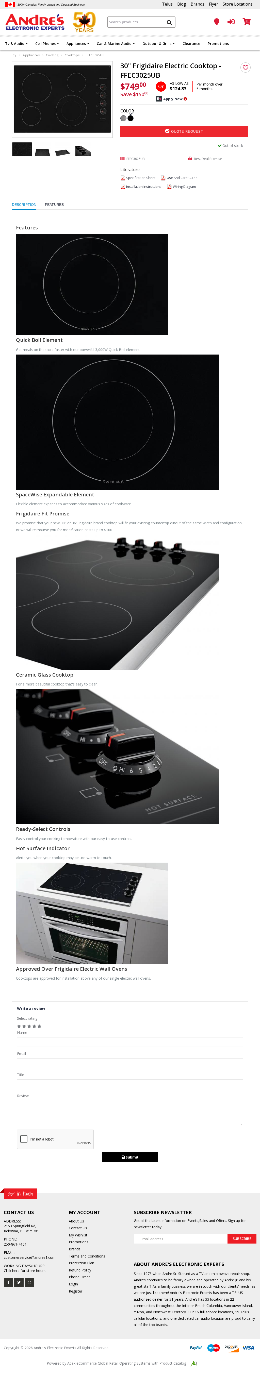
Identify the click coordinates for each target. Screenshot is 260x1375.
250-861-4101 (15, 1244)
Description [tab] (24, 205)
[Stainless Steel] (123, 117)
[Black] (130, 117)
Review (23, 1095)
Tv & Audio (14, 43)
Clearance (191, 43)
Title (20, 1074)
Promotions (218, 43)
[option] (62, 99)
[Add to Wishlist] (245, 67)
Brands (197, 4)
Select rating (27, 1018)
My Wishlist (78, 1235)
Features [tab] (54, 205)
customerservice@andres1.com (30, 1257)
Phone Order (79, 1277)
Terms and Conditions (87, 1256)
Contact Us (78, 1228)
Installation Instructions (143, 187)
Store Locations (238, 4)
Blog (181, 4)
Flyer (213, 4)
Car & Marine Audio (114, 43)
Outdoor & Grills (157, 43)
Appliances (76, 43)
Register (75, 1291)
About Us (76, 1221)
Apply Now (173, 98)
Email (21, 1053)
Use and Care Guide (182, 178)
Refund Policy (80, 1270)
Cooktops (72, 55)
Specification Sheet (140, 178)
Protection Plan (81, 1263)
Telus (167, 4)
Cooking (52, 55)
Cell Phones (45, 43)
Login (73, 1284)
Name (22, 1032)
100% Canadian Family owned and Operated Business (51, 4)
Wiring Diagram (184, 187)
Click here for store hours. (25, 1270)
